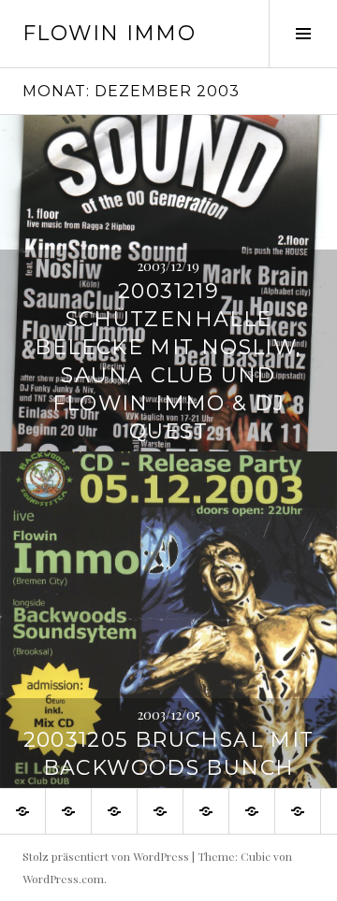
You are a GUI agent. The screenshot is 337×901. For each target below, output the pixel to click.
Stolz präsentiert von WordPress (105, 856)
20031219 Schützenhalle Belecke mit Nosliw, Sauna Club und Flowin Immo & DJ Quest (168, 361)
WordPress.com (63, 878)
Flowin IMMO (109, 33)
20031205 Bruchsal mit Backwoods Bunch (169, 753)
